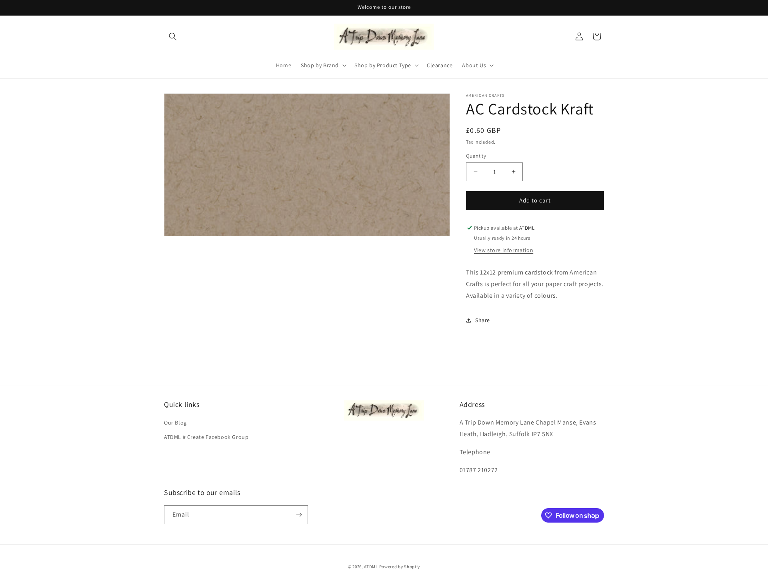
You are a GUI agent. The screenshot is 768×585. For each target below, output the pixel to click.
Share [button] (482, 320)
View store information (503, 250)
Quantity (476, 155)
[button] (173, 36)
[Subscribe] (299, 514)
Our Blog (175, 422)
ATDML (371, 566)
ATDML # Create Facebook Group (206, 436)
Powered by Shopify (399, 566)
